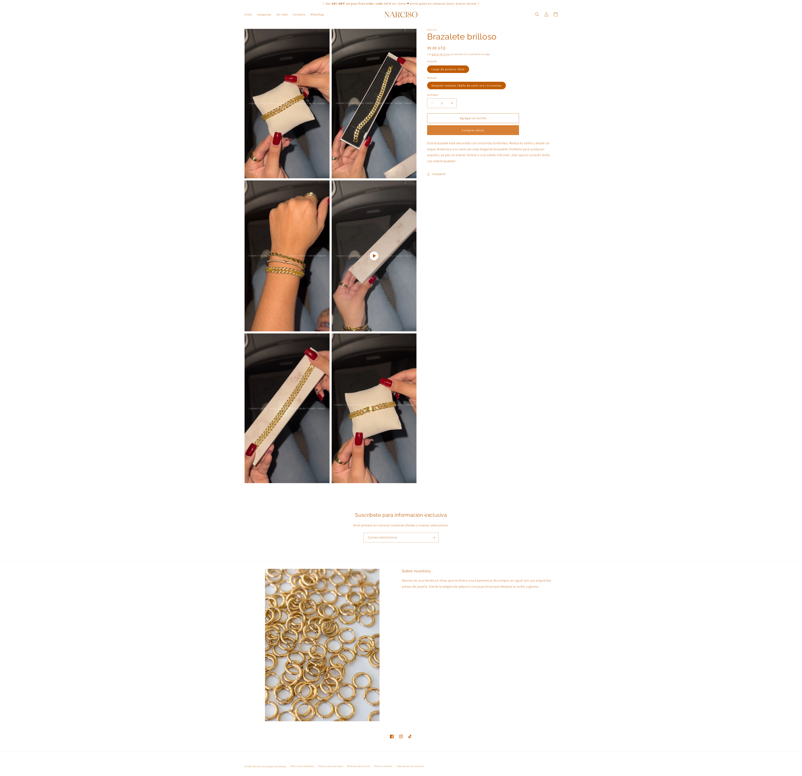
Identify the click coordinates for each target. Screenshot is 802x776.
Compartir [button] (439, 174)
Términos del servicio (358, 766)
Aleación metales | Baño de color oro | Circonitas (466, 85)
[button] (537, 14)
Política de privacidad (330, 766)
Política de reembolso (302, 766)
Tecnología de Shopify (274, 766)
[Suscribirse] (433, 537)
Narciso (257, 766)
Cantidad (432, 95)
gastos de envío (441, 54)
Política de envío (383, 766)
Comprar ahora (473, 130)
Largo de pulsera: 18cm (448, 69)
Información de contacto (410, 766)
